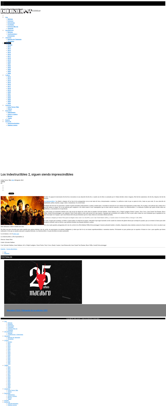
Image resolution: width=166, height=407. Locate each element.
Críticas (7, 43)
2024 (9, 70)
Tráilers (7, 75)
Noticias (10, 19)
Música (10, 116)
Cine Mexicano (9, 30)
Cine (6, 17)
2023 (9, 68)
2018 (9, 58)
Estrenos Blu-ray (13, 27)
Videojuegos (11, 112)
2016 (9, 54)
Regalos (7, 120)
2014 (9, 51)
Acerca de (8, 121)
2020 (9, 62)
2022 (9, 66)
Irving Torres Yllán (13, 107)
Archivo (10, 45)
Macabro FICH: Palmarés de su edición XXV (27, 310)
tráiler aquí (16, 234)
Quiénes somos (12, 125)
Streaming (11, 41)
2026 (9, 73)
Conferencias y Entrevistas (12, 35)
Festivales (11, 25)
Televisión (8, 37)
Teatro (10, 118)
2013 (9, 49)
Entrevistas (11, 23)
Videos (10, 109)
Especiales (8, 111)
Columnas (8, 105)
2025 (9, 71)
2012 (9, 47)
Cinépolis (10, 29)
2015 (9, 52)
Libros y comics (13, 114)
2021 (9, 64)
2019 (9, 60)
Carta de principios (13, 123)
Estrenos (10, 21)
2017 (9, 56)
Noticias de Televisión (14, 39)
